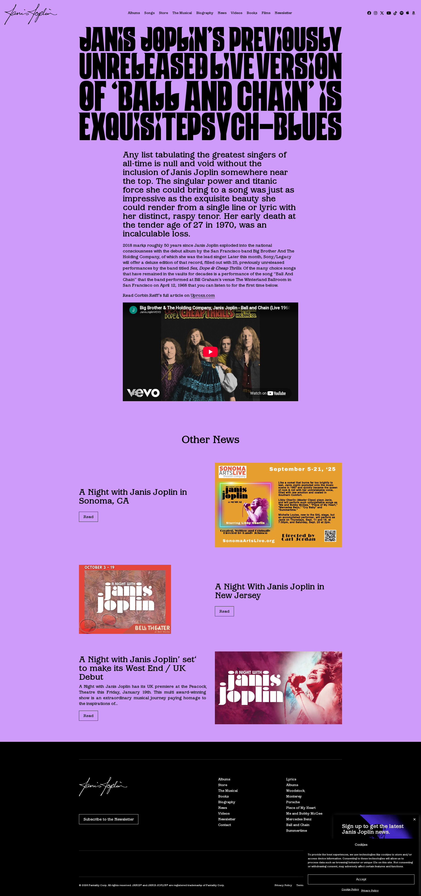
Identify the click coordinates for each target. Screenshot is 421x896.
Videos (236, 13)
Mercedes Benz (299, 819)
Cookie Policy (350, 889)
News (222, 13)
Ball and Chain (297, 825)
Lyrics (291, 779)
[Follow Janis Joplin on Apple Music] (407, 13)
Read (88, 516)
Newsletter (283, 13)
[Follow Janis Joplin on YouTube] (388, 13)
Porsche (293, 802)
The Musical (182, 13)
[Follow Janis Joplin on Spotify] (401, 13)
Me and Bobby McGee (304, 813)
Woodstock (295, 791)
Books (252, 13)
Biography (204, 13)
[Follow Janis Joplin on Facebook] (369, 13)
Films (266, 13)
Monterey (294, 796)
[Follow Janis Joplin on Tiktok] (395, 13)
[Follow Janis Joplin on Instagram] (376, 13)
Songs (149, 13)
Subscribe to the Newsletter (109, 819)
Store (163, 13)
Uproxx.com (203, 295)
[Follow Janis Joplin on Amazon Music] (413, 13)
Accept (361, 879)
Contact (224, 825)
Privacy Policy (370, 890)
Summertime (296, 830)
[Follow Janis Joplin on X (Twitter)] (382, 13)
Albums (134, 13)
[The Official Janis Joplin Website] (30, 14)
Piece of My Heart (301, 808)
